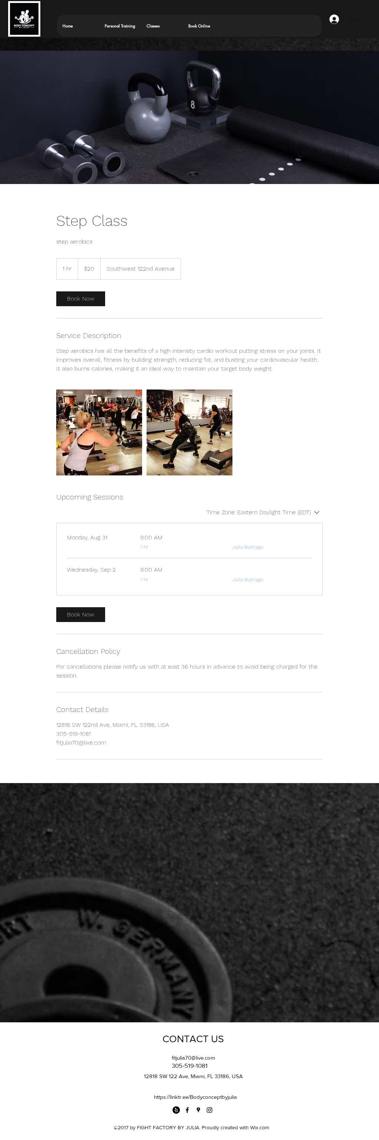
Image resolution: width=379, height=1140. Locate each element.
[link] (80, 298)
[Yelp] (176, 1110)
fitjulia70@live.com (193, 1057)
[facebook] (187, 1110)
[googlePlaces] (198, 1110)
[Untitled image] (99, 432)
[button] (161, 26)
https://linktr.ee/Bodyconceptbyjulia (195, 1097)
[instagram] (209, 1110)
